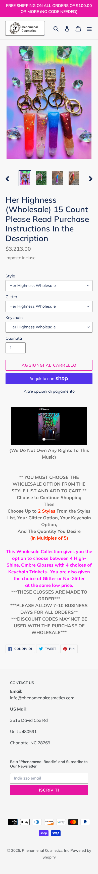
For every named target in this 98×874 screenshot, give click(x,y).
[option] (25, 178)
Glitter (11, 296)
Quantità (14, 338)
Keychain (14, 317)
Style (10, 275)
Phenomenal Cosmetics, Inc (45, 850)
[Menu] (89, 28)
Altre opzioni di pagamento (49, 391)
